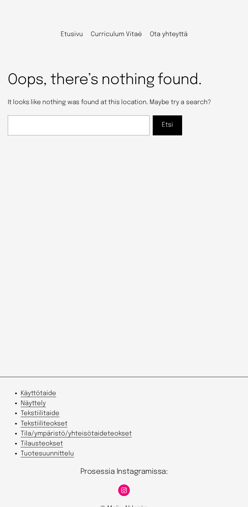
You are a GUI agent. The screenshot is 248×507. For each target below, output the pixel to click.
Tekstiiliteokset (44, 424)
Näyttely (33, 403)
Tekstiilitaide (40, 413)
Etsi (167, 125)
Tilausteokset (42, 444)
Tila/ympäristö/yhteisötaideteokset (76, 434)
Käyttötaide (38, 393)
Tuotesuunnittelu (47, 454)
